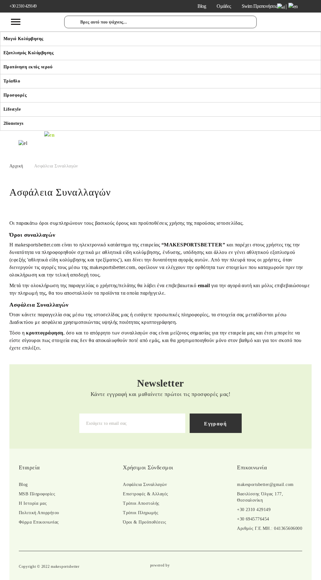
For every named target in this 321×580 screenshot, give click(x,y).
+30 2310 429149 (23, 6)
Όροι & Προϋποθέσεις (144, 522)
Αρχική (16, 166)
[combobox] (160, 22)
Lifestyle (12, 109)
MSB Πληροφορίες (37, 494)
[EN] (49, 134)
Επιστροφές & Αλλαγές (145, 494)
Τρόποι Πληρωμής (140, 512)
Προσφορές (15, 95)
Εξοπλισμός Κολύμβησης (28, 52)
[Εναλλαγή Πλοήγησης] (15, 22)
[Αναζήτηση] (72, 25)
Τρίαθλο (11, 81)
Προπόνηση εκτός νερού (27, 67)
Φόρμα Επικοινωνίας (39, 522)
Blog (201, 6)
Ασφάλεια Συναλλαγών (145, 484)
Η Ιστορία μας (33, 503)
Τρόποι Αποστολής (141, 503)
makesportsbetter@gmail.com (265, 484)
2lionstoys (13, 123)
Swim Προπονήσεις (259, 6)
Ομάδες (224, 6)
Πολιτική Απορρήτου (39, 512)
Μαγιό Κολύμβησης (23, 38)
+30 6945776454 (253, 519)
